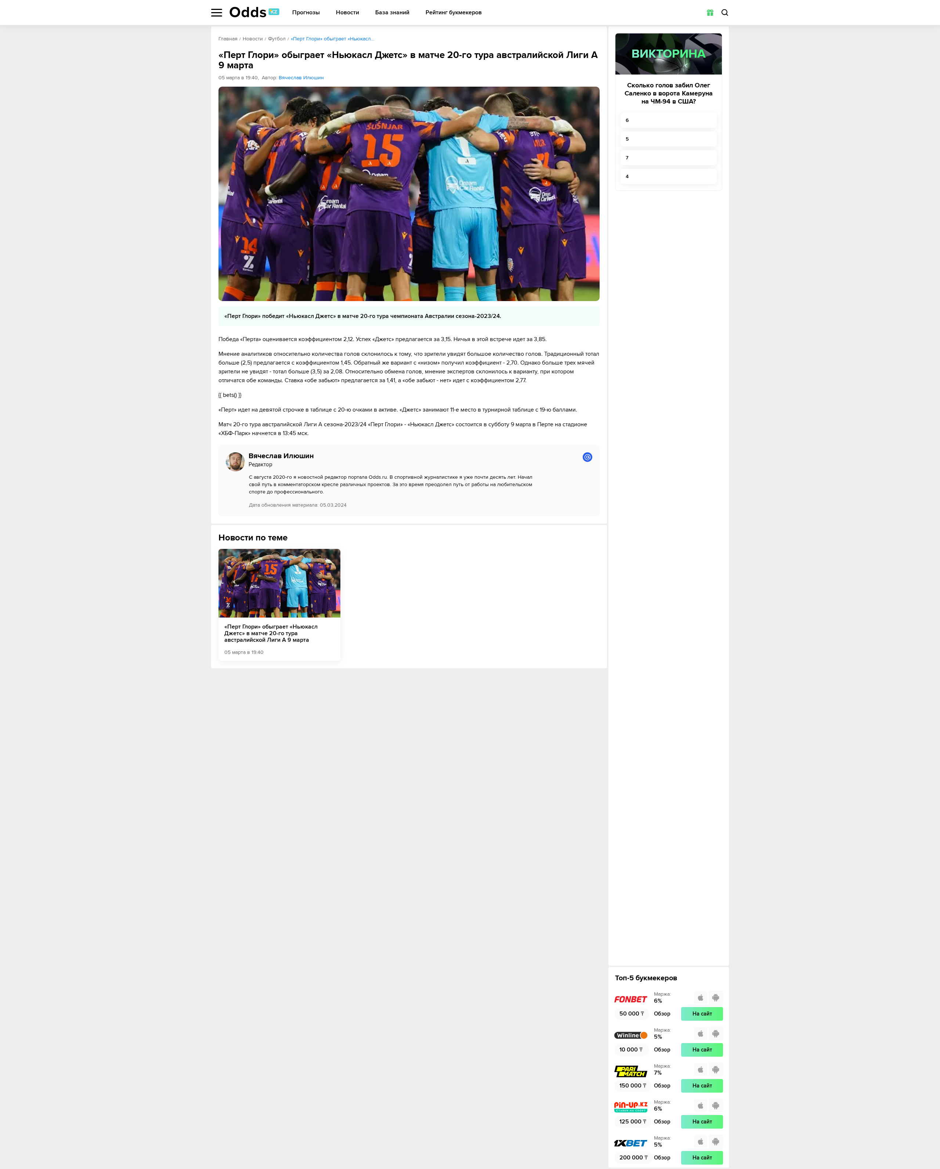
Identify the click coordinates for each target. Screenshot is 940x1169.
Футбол (277, 39)
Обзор (662, 1013)
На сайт (702, 1013)
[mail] (587, 457)
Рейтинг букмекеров (454, 12)
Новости (347, 12)
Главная (228, 39)
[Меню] (216, 13)
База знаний (392, 12)
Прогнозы (306, 12)
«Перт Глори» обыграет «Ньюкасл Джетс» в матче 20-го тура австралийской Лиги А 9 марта (271, 633)
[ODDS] (254, 12)
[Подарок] (710, 12)
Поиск (725, 12)
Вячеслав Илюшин (301, 78)
